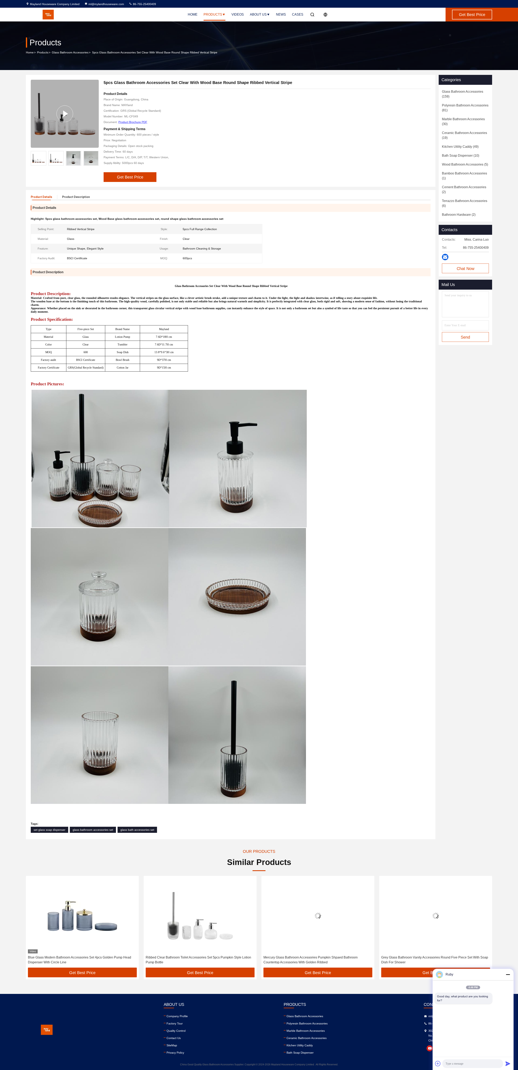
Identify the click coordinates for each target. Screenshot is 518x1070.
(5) (465, 164)
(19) (464, 135)
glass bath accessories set (137, 829)
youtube (430, 1048)
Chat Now (465, 268)
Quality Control (176, 1030)
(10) (460, 155)
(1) (464, 176)
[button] (96, 158)
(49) (460, 146)
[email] (445, 257)
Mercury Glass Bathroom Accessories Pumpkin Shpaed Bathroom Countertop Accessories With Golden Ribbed (193, 960)
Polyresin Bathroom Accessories (307, 1023)
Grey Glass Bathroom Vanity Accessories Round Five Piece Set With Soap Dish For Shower (316, 960)
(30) (463, 121)
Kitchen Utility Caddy (300, 1045)
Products (213, 14)
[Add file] (438, 1063)
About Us (258, 14)
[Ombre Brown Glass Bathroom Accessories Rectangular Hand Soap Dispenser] (435, 915)
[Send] (508, 1063)
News (281, 14)
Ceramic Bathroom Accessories (307, 1038)
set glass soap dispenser (49, 829)
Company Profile (177, 1016)
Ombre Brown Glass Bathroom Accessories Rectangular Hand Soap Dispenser (430, 960)
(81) (465, 108)
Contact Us (174, 1038)
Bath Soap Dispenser (300, 1052)
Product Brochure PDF (132, 122)
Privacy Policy (175, 1052)
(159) (462, 94)
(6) (464, 203)
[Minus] (507, 974)
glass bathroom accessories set (93, 829)
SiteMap (172, 1045)
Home (192, 14)
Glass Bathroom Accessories (70, 52)
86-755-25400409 (144, 4)
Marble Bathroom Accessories (306, 1030)
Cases (297, 14)
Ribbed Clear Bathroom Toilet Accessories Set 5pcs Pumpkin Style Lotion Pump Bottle (80, 960)
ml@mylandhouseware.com (106, 4)
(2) (464, 189)
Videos (237, 14)
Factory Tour (175, 1023)
